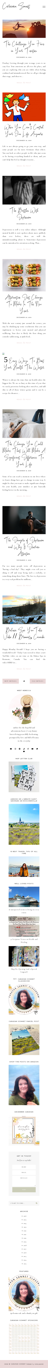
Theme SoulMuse (35, 1364)
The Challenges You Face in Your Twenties (24, 48)
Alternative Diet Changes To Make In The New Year (24, 304)
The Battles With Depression (24, 214)
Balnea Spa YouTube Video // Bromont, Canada (24, 634)
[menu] (44, 7)
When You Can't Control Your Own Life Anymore (24, 131)
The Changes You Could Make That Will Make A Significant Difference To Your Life (24, 454)
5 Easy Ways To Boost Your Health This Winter (24, 365)
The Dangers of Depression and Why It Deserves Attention (24, 547)
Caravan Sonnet (16, 6)
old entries (37, 681)
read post (24, 83)
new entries (11, 681)
